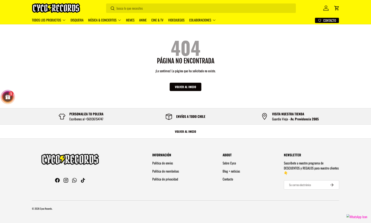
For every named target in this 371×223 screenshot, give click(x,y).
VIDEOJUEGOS (176, 20)
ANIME (143, 20)
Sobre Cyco (229, 163)
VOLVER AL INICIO (185, 131)
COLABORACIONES (200, 20)
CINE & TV (157, 20)
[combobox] (201, 8)
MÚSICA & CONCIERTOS (102, 20)
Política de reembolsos (165, 171)
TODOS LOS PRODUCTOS (46, 20)
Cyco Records (46, 208)
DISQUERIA (77, 20)
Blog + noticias (231, 171)
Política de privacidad (165, 179)
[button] (337, 8)
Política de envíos (162, 163)
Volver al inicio (185, 87)
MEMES (130, 20)
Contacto (228, 179)
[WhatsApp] (356, 216)
